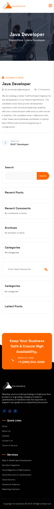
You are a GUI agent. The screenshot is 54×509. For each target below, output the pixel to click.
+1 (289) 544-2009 (31, 362)
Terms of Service (9, 445)
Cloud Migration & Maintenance (16, 470)
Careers (5, 436)
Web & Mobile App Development (17, 460)
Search (9, 167)
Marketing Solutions (11, 489)
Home (4, 426)
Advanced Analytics (11, 484)
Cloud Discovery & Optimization (16, 475)
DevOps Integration (11, 465)
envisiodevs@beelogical (19, 89)
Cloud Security (8, 479)
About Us (6, 431)
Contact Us (7, 440)
